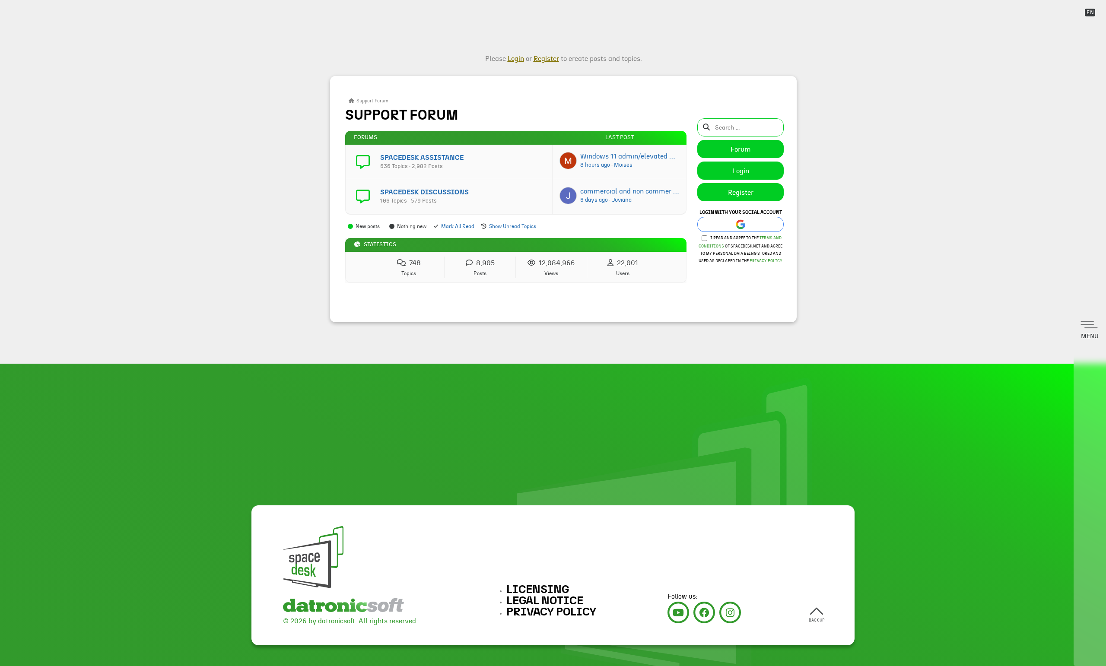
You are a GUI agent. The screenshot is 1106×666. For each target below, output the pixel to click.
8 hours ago (595, 165)
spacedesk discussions (424, 192)
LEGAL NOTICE (544, 600)
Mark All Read (457, 226)
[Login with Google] (740, 224)
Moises (623, 165)
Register (740, 192)
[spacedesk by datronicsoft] (299, 7)
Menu (1090, 336)
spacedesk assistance (422, 157)
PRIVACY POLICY (551, 612)
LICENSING (537, 589)
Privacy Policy (766, 261)
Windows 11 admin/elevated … (627, 156)
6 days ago (594, 200)
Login (741, 171)
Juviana (622, 200)
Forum (741, 149)
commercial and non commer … (629, 191)
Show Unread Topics (512, 226)
